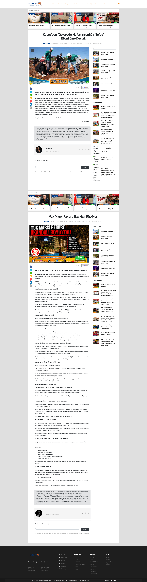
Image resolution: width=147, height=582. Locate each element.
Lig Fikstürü (93, 564)
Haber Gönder (44, 570)
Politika (60, 4)
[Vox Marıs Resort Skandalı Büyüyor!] (59, 243)
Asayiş (73, 4)
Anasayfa (31, 10)
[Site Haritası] (45, 562)
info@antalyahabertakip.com (52, 151)
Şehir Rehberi (93, 571)
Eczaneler (92, 563)
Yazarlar (63, 560)
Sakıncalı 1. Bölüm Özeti (107, 84)
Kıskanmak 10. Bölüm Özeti (108, 59)
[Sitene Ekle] (48, 562)
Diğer (105, 4)
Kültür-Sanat (98, 4)
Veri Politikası (31, 570)
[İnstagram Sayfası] (34, 562)
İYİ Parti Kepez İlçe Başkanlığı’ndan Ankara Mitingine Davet (107, 150)
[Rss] (42, 562)
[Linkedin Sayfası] (40, 562)
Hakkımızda (31, 567)
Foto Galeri (64, 554)
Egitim (76, 569)
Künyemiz (63, 566)
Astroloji (108, 564)
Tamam (114, 580)
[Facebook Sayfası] (29, 562)
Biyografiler (109, 561)
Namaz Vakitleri (94, 561)
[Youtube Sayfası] (37, 562)
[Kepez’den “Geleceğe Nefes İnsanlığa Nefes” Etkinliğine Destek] (59, 65)
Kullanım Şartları (45, 567)
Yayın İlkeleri (31, 569)
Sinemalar (92, 568)
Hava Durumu (93, 558)
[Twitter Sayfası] (32, 562)
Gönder (85, 167)
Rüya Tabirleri (109, 563)
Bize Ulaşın (64, 569)
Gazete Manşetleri (94, 573)
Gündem (54, 4)
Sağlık (91, 4)
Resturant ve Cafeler (82, 4)
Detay (107, 580)
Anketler (108, 559)
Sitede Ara (108, 558)
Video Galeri (64, 557)
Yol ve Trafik (93, 559)
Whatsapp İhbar (44, 569)
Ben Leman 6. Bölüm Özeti (108, 90)
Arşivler (63, 563)
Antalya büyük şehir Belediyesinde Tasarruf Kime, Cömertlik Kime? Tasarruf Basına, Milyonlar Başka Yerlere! (108, 172)
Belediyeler (67, 4)
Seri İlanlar (92, 569)
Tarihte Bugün (93, 566)
